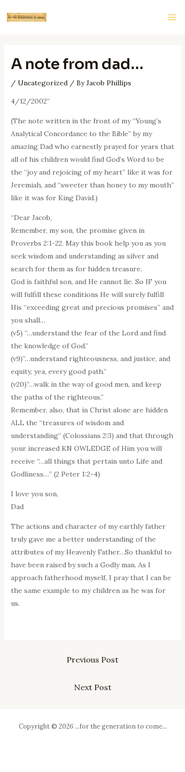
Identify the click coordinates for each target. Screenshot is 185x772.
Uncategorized (43, 82)
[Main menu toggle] (172, 17)
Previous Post (92, 659)
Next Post (92, 687)
